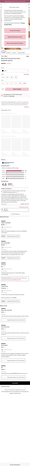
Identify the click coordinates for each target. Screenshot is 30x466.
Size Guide (26, 74)
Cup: (2, 80)
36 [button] (11, 77)
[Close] (26, 5)
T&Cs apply (12, 96)
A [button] (2, 83)
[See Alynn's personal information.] (5, 312)
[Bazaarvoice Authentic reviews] (8, 163)
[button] (2, 47)
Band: (2, 74)
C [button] (11, 83)
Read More (26, 106)
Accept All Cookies (15, 30)
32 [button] (2, 77)
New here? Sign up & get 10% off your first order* (15, 1)
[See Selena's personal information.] (5, 369)
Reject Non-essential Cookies (15, 43)
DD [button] (20, 83)
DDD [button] (25, 83)
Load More (15, 383)
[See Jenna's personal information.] (5, 328)
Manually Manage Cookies (15, 37)
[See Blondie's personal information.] (6, 224)
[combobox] (15, 70)
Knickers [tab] (14, 52)
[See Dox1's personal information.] (4, 347)
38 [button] (16, 77)
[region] (15, 26)
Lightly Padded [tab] (21, 52)
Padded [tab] (3, 52)
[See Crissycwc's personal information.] (7, 288)
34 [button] (7, 77)
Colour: (3, 67)
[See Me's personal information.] (4, 266)
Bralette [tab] (8, 52)
